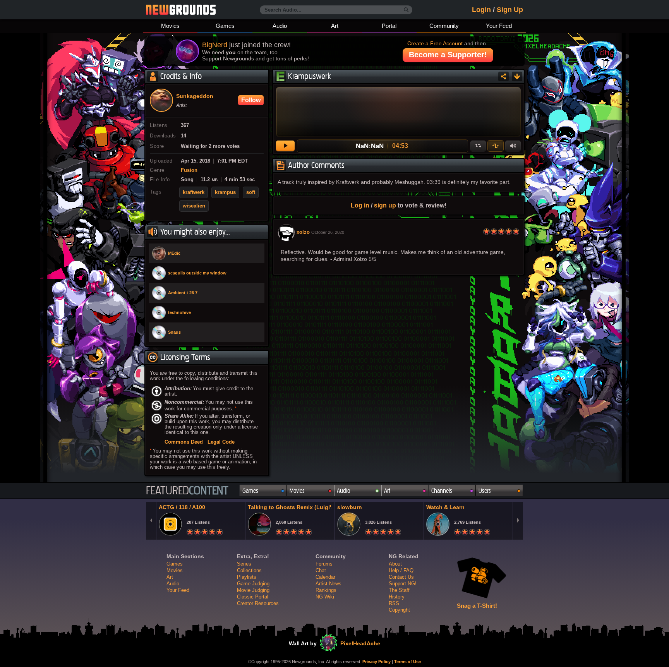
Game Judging (253, 583)
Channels (441, 490)
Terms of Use (407, 661)
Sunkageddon (194, 96)
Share (503, 76)
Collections (249, 570)
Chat (321, 570)
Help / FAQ (401, 570)
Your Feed (499, 25)
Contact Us (401, 577)
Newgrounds (181, 10)
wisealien (194, 206)
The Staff (399, 590)
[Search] (406, 10)
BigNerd (214, 45)
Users (485, 490)
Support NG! (403, 583)
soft (250, 192)
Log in (360, 205)
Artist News (328, 583)
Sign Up (510, 10)
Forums (324, 564)
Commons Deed (184, 442)
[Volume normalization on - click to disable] (495, 146)
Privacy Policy (376, 661)
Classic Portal (252, 597)
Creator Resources (258, 603)
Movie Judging (253, 590)
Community (444, 25)
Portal (389, 25)
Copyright (399, 610)
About (395, 564)
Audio (280, 25)
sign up (385, 205)
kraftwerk (193, 192)
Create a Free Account (435, 43)
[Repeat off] (478, 146)
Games (225, 25)
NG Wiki (325, 597)
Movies (170, 25)
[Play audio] (285, 146)
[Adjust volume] (513, 146)
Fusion (189, 170)
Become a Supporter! (448, 54)
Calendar (325, 577)
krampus (225, 192)
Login (481, 10)
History (397, 597)
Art (334, 25)
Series (244, 564)
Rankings (326, 590)
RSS (394, 603)
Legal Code (221, 442)
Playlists (246, 577)
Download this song (517, 76)
